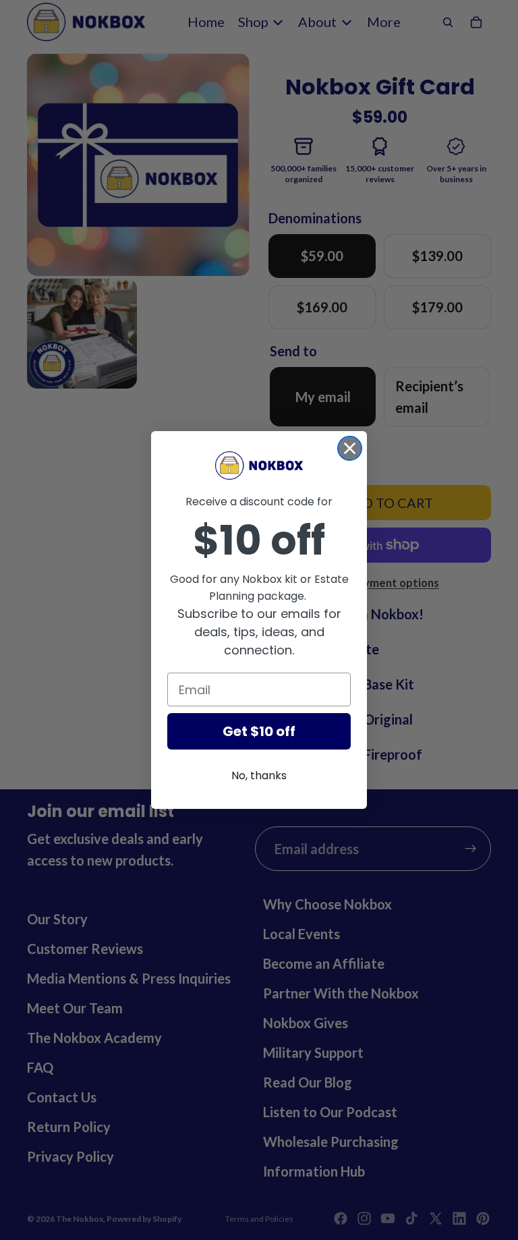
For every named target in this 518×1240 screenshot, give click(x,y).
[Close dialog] (350, 448)
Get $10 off (259, 731)
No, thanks (259, 775)
